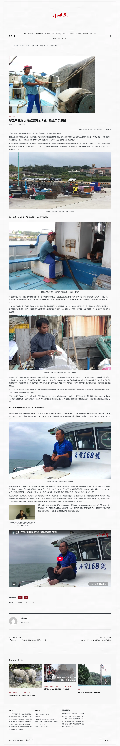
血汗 (32, 602)
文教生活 (72, 34)
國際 (53, 34)
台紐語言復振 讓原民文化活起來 (89, 692)
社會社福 (58, 34)
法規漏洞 (20, 602)
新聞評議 (85, 34)
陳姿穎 (10, 124)
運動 (91, 34)
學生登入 (31, 740)
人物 (95, 34)
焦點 (25, 34)
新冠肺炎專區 (40, 34)
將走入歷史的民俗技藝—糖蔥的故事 (96, 639)
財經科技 (78, 34)
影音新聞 (30, 34)
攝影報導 (47, 34)
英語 (59, 38)
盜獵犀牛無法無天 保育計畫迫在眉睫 (22, 695)
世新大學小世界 (24, 740)
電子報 (64, 38)
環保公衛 (65, 34)
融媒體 (54, 38)
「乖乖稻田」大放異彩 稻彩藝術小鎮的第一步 (27, 639)
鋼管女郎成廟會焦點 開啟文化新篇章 (56, 689)
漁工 (27, 602)
